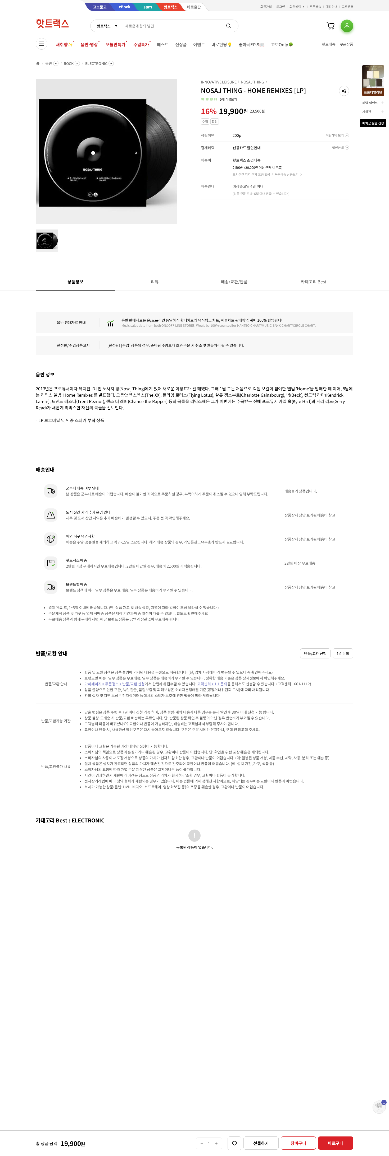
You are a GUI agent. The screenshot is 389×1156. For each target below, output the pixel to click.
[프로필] (347, 26)
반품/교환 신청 (315, 653)
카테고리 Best (313, 281)
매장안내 (331, 6)
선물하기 (261, 1143)
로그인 (280, 6)
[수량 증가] (216, 1143)
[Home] (38, 63)
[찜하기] (234, 1143)
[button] (344, 91)
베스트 (163, 44)
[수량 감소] (201, 1143)
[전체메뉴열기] (41, 44)
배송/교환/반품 (234, 281)
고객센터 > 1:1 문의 (212, 683)
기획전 (366, 111)
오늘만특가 (115, 44)
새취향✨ (64, 44)
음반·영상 (89, 44)
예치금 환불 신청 (373, 123)
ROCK (69, 63)
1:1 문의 (343, 653)
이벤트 (199, 44)
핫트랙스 (103, 26)
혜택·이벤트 (370, 102)
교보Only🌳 (282, 44)
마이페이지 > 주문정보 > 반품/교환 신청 (114, 683)
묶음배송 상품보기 (286, 174)
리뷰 (155, 281)
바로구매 (335, 1143)
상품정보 (75, 281)
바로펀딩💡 (221, 44)
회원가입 (266, 6)
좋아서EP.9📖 (252, 44)
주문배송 (315, 6)
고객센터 (347, 6)
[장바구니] (330, 26)
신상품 (181, 44)
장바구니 (298, 1143)
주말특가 (141, 44)
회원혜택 (295, 6)
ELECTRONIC (96, 63)
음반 (48, 63)
